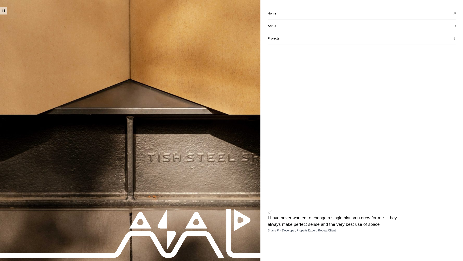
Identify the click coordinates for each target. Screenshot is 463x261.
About (272, 26)
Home (272, 13)
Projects (273, 38)
